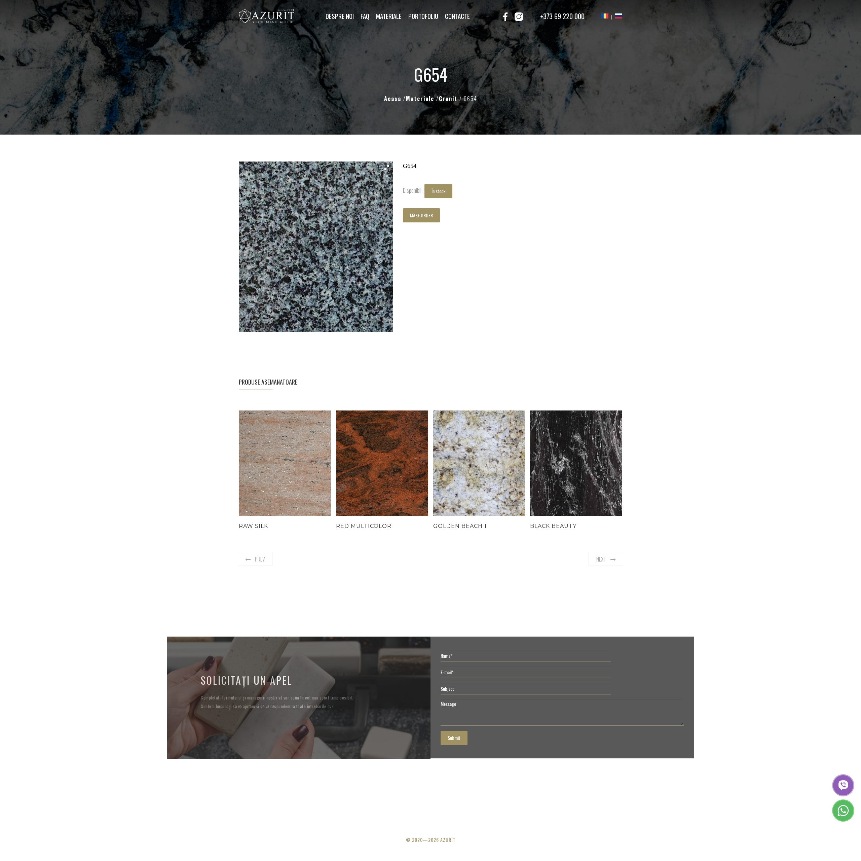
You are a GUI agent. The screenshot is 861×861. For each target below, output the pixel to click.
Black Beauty (553, 526)
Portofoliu (423, 16)
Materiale (389, 16)
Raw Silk (253, 526)
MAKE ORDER (421, 215)
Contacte (457, 16)
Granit (449, 99)
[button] (386, 167)
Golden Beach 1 (460, 526)
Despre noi (340, 16)
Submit (454, 737)
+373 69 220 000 (562, 16)
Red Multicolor (363, 526)
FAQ (365, 16)
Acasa (393, 99)
